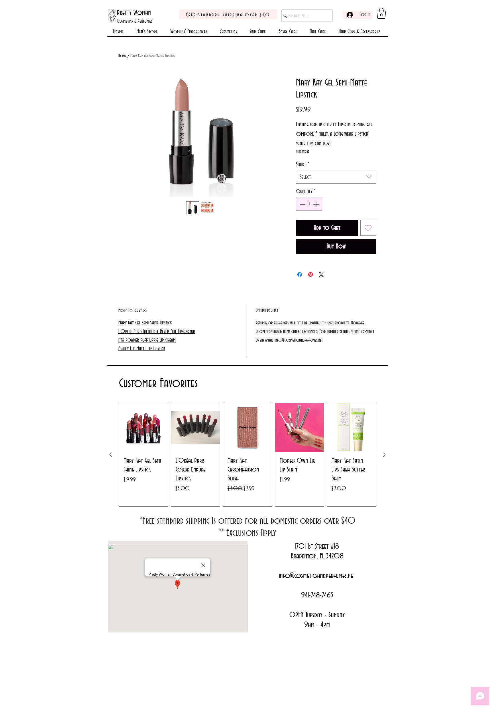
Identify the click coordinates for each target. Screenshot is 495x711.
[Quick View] (143, 427)
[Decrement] (302, 204)
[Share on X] (321, 274)
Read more (302, 151)
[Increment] (316, 204)
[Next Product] (384, 454)
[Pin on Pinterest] (310, 274)
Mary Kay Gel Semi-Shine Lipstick (145, 323)
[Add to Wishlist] (368, 228)
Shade (302, 164)
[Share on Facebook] (299, 274)
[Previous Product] (110, 454)
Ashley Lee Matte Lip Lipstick (141, 349)
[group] (247, 454)
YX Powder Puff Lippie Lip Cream (148, 340)
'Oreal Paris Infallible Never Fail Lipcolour (157, 331)
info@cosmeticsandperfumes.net (317, 576)
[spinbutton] (309, 204)
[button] (381, 13)
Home (122, 56)
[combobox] (336, 177)
